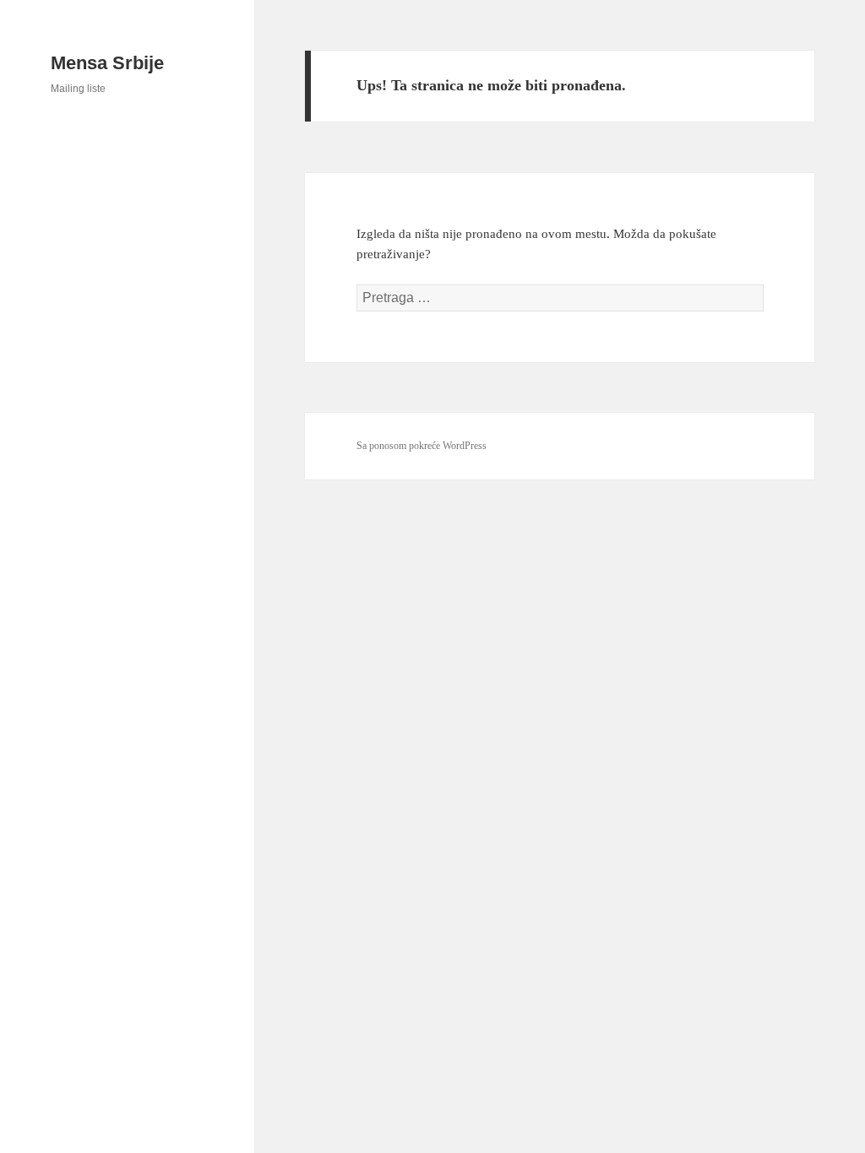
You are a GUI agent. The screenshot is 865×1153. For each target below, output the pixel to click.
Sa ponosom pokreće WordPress (421, 446)
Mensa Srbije (107, 62)
